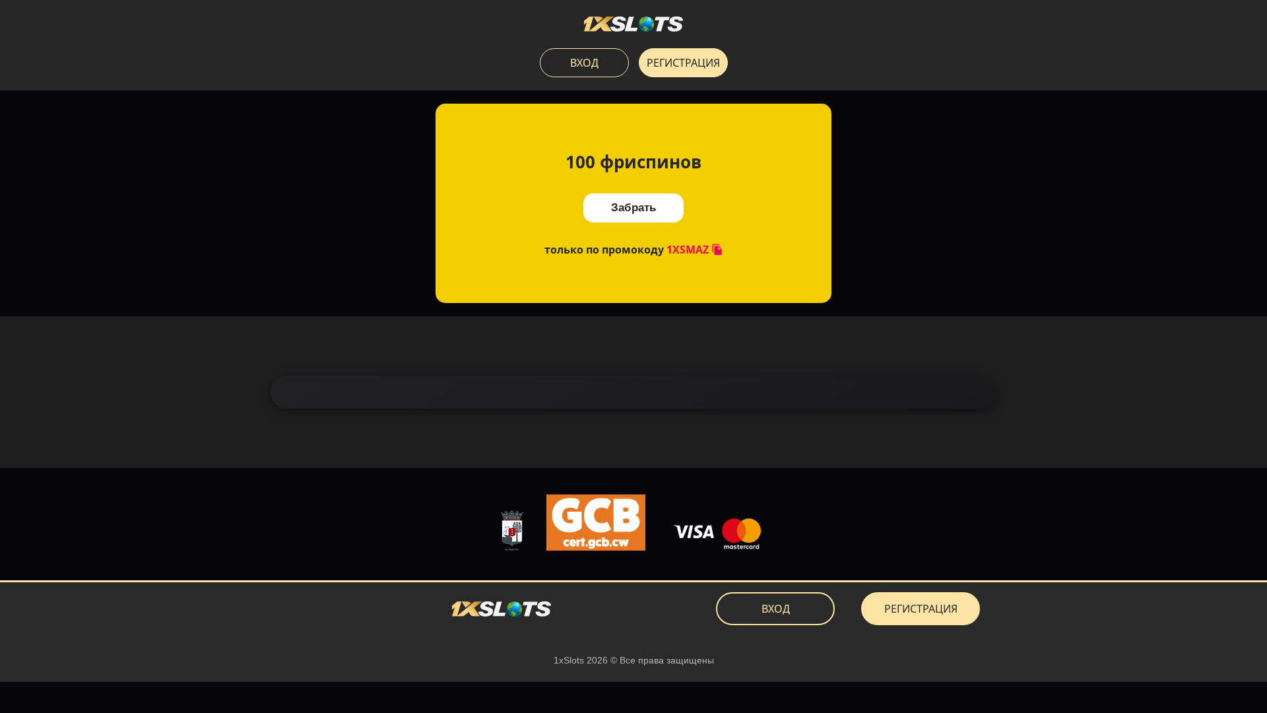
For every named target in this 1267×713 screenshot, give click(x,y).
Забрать (633, 207)
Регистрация (683, 62)
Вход (584, 62)
